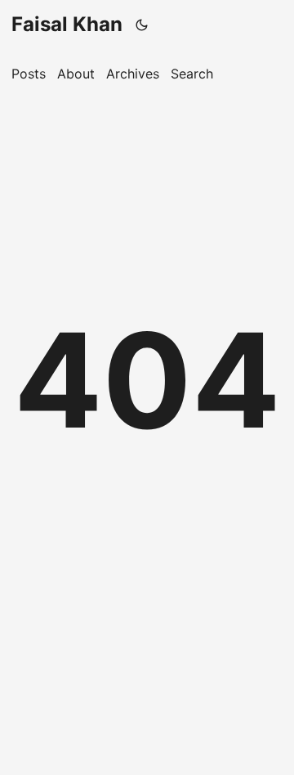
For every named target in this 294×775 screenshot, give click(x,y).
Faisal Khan (66, 24)
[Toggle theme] (142, 24)
